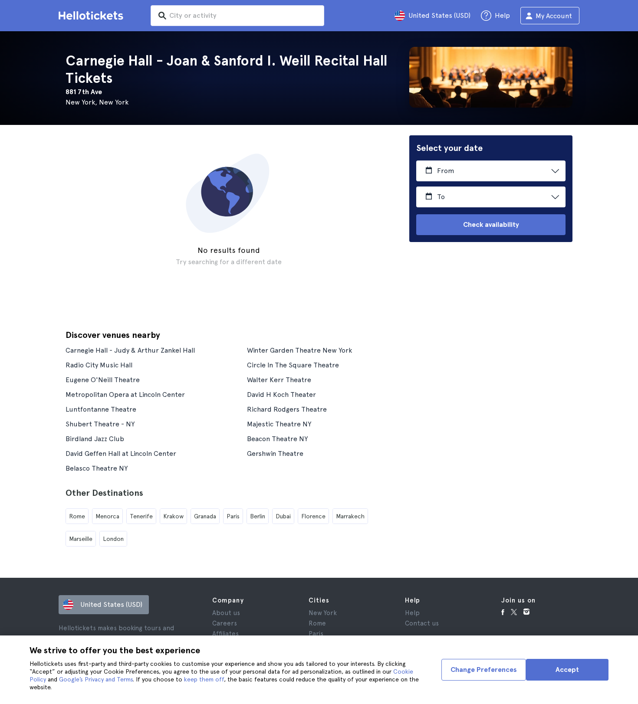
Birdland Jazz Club (95, 439)
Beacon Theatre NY (277, 439)
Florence (313, 516)
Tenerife (141, 516)
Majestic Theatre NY (279, 424)
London (113, 538)
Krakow (173, 516)
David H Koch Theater (281, 394)
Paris (233, 516)
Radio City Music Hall (99, 365)
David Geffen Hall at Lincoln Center (121, 453)
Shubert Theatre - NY (100, 424)
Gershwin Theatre (275, 453)
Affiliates (225, 634)
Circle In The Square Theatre (293, 365)
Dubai (283, 516)
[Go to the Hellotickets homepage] (92, 15)
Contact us (422, 623)
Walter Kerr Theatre (279, 380)
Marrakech (350, 516)
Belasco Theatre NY (97, 468)
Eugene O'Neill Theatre (103, 380)
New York (323, 613)
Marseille (80, 538)
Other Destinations (104, 493)
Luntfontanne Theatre (101, 409)
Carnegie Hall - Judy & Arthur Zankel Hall (130, 350)
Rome (77, 516)
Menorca (107, 516)
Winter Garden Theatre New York (299, 350)
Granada (205, 516)
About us (226, 613)
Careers (224, 623)
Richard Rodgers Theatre (287, 409)
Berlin (257, 516)
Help (412, 613)
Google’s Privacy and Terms (96, 679)
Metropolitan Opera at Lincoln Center (125, 394)
